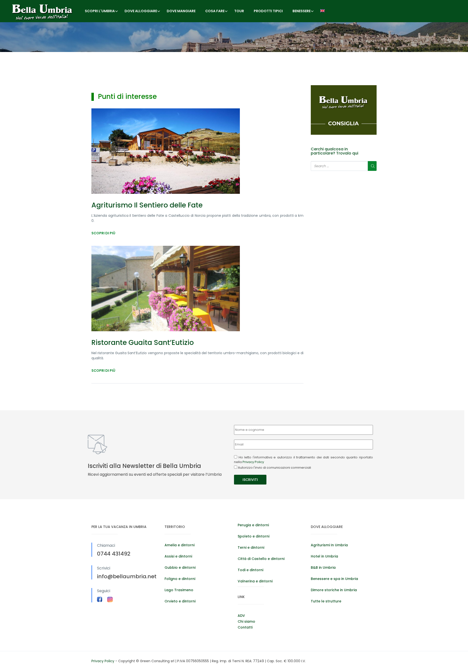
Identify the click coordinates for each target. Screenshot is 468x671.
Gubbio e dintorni (180, 567)
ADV (241, 615)
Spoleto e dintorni (253, 536)
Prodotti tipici (268, 11)
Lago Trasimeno (179, 590)
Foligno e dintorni (180, 578)
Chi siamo (246, 621)
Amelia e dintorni (180, 545)
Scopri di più (103, 233)
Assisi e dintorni (178, 556)
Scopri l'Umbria (100, 11)
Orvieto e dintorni (180, 601)
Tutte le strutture (326, 601)
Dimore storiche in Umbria (334, 590)
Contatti (245, 627)
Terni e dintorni (251, 547)
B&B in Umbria (323, 567)
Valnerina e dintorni (255, 581)
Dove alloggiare (141, 11)
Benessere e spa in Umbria (334, 578)
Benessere (301, 11)
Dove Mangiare (181, 11)
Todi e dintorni (250, 570)
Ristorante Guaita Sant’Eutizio (142, 342)
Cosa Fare (214, 11)
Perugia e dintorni (253, 525)
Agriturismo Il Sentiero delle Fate (147, 205)
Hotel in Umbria (324, 556)
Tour (239, 11)
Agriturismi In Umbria (329, 545)
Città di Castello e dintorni (261, 558)
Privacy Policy (253, 462)
